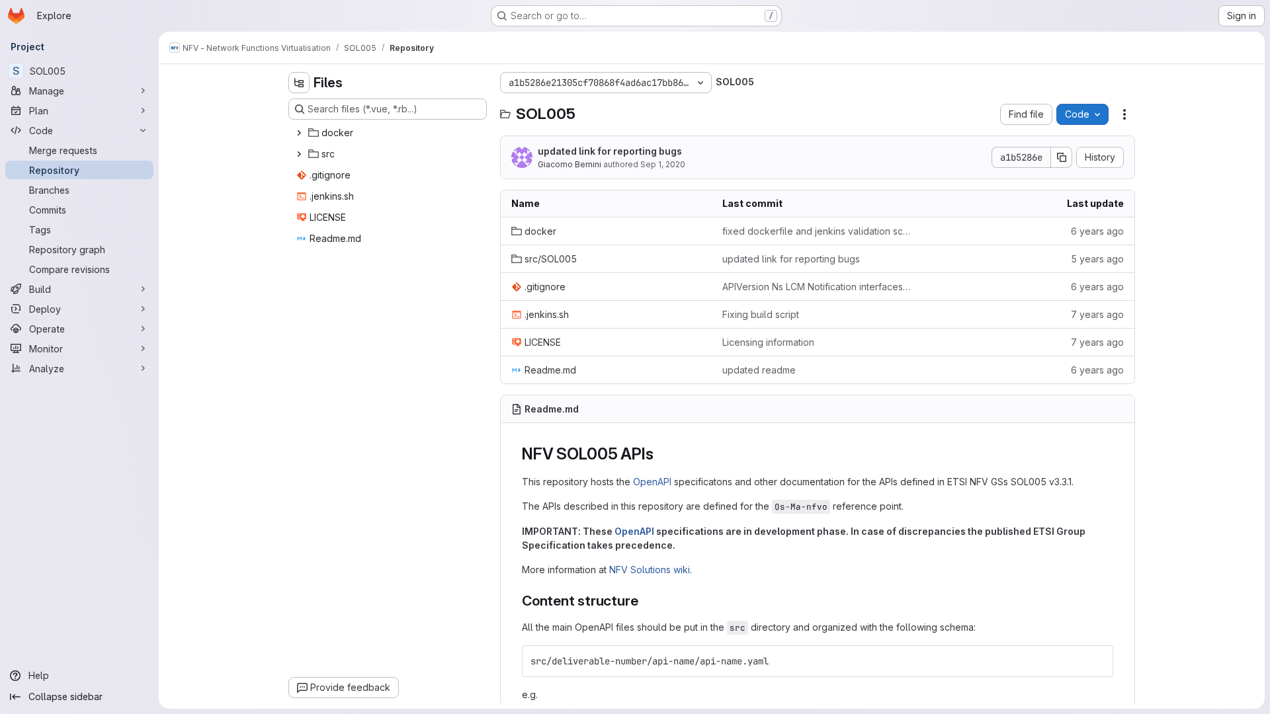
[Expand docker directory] (299, 133)
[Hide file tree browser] (299, 82)
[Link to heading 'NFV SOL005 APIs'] (661, 453)
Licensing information (768, 342)
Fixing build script (760, 314)
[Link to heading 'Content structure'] (645, 600)
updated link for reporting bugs (610, 151)
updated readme (759, 370)
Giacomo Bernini (569, 164)
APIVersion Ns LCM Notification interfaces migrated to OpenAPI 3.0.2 (817, 286)
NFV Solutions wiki (649, 569)
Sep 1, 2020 (662, 164)
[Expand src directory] (299, 154)
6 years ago (1097, 231)
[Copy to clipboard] (1097, 661)
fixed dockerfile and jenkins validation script (817, 231)
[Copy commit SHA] (1061, 157)
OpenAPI (652, 481)
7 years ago (1097, 314)
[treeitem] (389, 132)
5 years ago (1097, 258)
